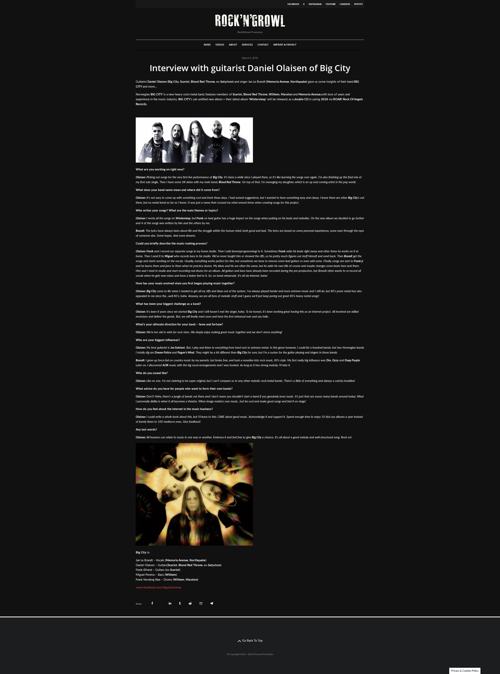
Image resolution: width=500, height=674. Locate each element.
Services (247, 44)
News (207, 44)
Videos (219, 44)
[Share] (152, 603)
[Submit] (190, 603)
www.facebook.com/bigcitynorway (158, 587)
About (233, 44)
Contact (263, 44)
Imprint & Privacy (284, 44)
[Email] (200, 603)
